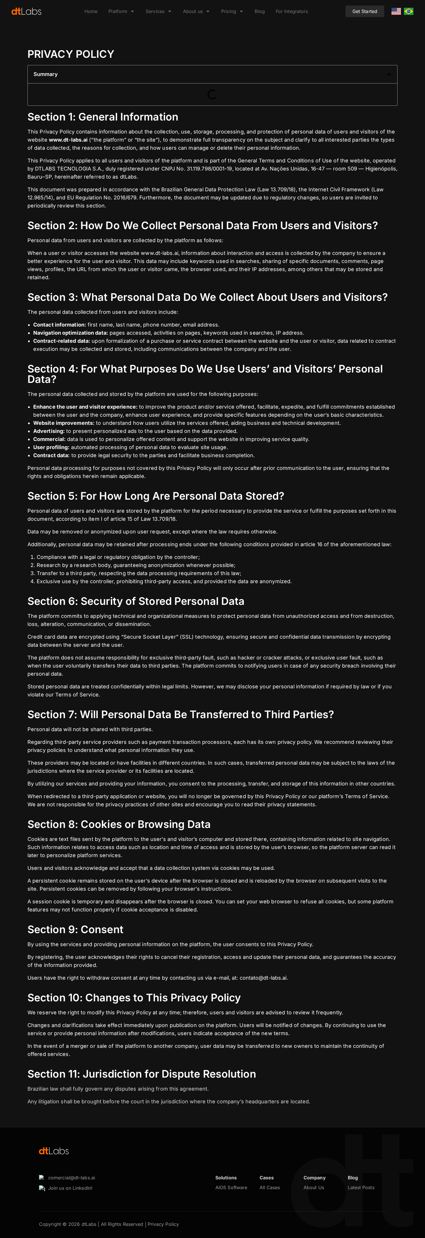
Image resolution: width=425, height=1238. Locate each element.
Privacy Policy (163, 1224)
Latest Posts (361, 1187)
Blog (260, 11)
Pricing (228, 11)
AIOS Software (231, 1187)
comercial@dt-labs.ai (71, 1177)
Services (155, 11)
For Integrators (292, 11)
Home (90, 11)
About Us (314, 1187)
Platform (117, 11)
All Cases (270, 1187)
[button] (388, 74)
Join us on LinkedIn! (70, 1188)
